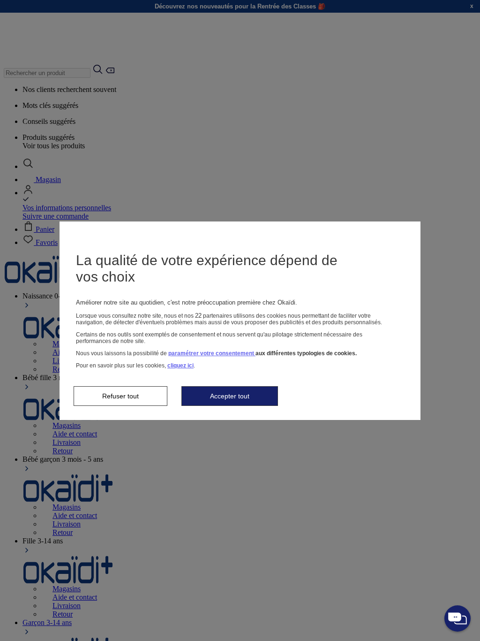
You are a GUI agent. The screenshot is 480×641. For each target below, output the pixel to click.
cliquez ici (180, 365)
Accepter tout (229, 396)
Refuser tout (120, 396)
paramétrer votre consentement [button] (211, 353)
